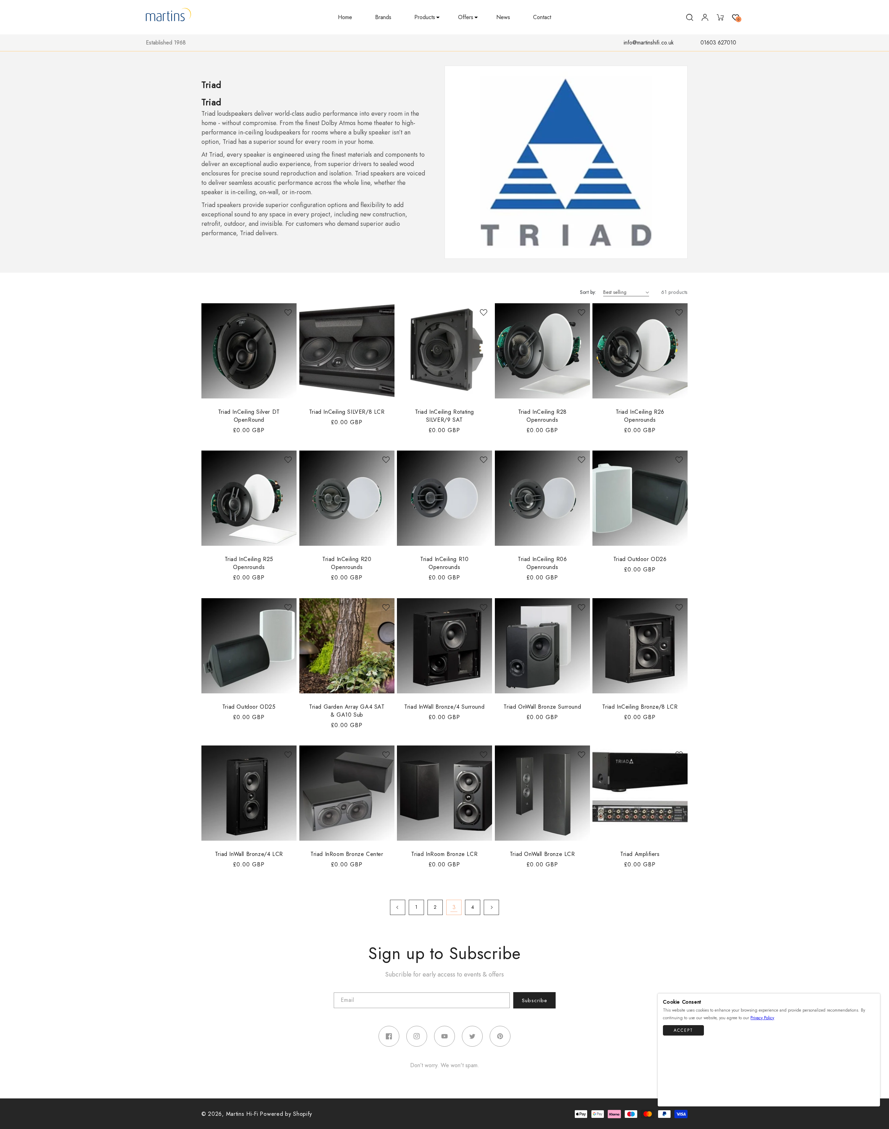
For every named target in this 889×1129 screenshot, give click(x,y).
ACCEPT (683, 1030)
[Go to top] (871, 1097)
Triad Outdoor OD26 (640, 559)
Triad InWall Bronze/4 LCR (249, 854)
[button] (425, 17)
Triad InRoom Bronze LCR (445, 854)
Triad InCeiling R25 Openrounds (249, 563)
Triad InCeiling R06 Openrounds (542, 563)
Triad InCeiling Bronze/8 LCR (640, 706)
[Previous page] (397, 907)
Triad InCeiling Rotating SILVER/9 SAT (444, 415)
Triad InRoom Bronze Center (346, 854)
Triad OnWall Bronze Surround (542, 706)
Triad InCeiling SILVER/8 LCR (346, 411)
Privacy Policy (762, 1018)
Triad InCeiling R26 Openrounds (640, 415)
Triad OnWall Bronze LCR (542, 854)
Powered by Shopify (286, 1114)
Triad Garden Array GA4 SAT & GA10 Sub (347, 710)
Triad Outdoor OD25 (249, 706)
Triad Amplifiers (640, 854)
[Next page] (491, 907)
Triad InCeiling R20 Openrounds (346, 563)
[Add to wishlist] (287, 312)
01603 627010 (718, 43)
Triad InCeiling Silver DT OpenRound (249, 415)
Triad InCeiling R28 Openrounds (542, 415)
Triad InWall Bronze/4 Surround (444, 706)
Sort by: (588, 292)
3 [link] (454, 907)
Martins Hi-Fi (242, 1114)
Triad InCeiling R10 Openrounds (444, 563)
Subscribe (534, 1000)
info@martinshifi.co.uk (649, 43)
